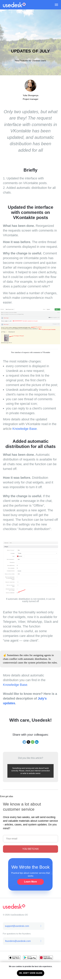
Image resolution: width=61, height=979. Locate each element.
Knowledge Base (24, 851)
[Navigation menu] (56, 5)
